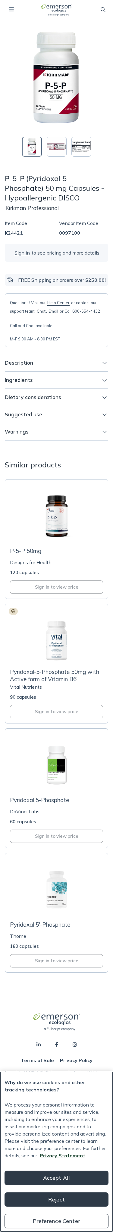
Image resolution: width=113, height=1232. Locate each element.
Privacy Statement (62, 1155)
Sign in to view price (56, 587)
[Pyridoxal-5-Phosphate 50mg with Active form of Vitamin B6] (56, 663)
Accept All (56, 1177)
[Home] (56, 9)
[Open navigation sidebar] (11, 9)
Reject (56, 1199)
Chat (41, 311)
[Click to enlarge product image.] (56, 78)
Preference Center (56, 1220)
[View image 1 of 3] (32, 147)
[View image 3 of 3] (81, 147)
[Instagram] (74, 1044)
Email (53, 311)
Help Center (58, 302)
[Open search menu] (103, 10)
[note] (13, 611)
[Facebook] (56, 1044)
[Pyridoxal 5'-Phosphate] (56, 912)
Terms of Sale (37, 1060)
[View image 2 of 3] (57, 147)
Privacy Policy (76, 1060)
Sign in (22, 253)
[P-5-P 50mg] (56, 539)
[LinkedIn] (38, 1044)
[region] (56, 1151)
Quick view (60, 531)
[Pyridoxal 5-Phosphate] (56, 788)
